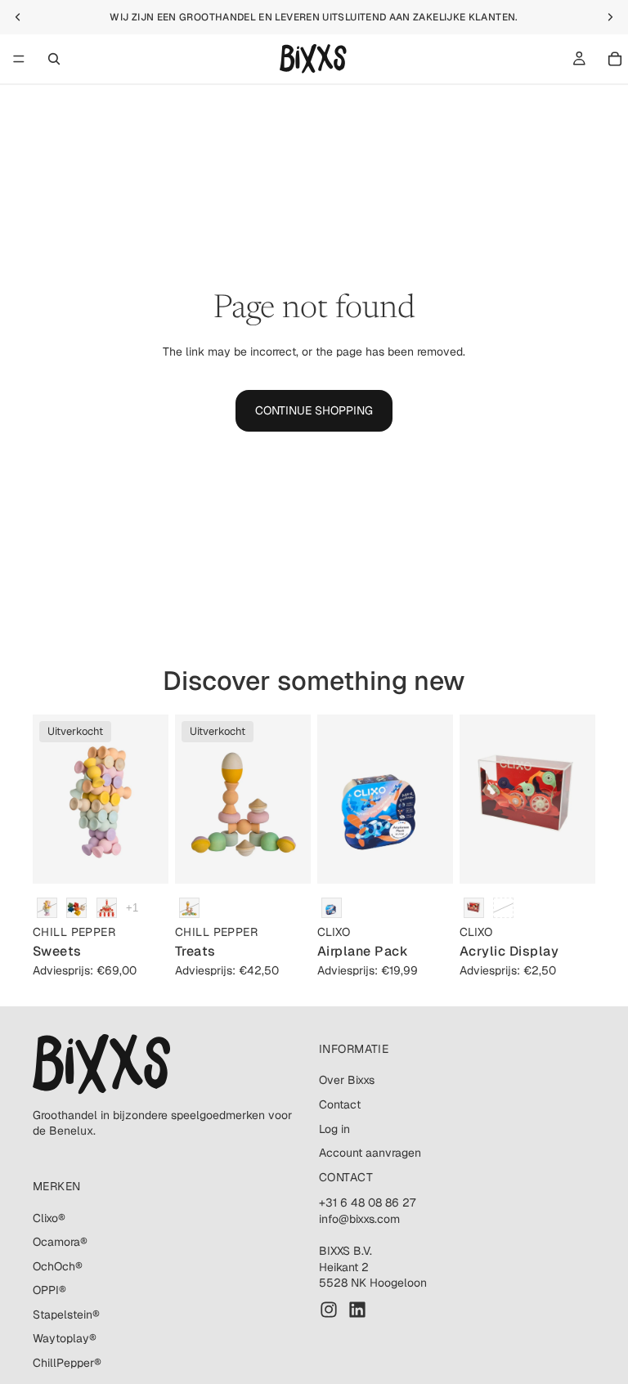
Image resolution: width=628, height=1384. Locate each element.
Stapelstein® (66, 1314)
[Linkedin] (357, 1309)
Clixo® (49, 1218)
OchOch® (58, 1266)
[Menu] (19, 59)
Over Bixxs (347, 1080)
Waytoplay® (64, 1339)
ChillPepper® (67, 1362)
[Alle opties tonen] (132, 908)
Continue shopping (314, 410)
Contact (340, 1104)
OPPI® (49, 1290)
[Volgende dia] (150, 799)
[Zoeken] (54, 59)
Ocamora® (60, 1241)
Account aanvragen (370, 1152)
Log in (334, 1129)
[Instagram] (329, 1309)
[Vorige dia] (51, 799)
